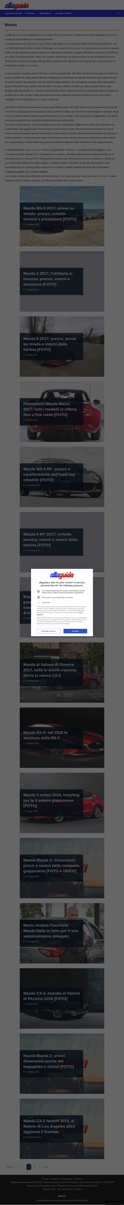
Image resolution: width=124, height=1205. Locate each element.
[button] (62, 602)
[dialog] (62, 602)
